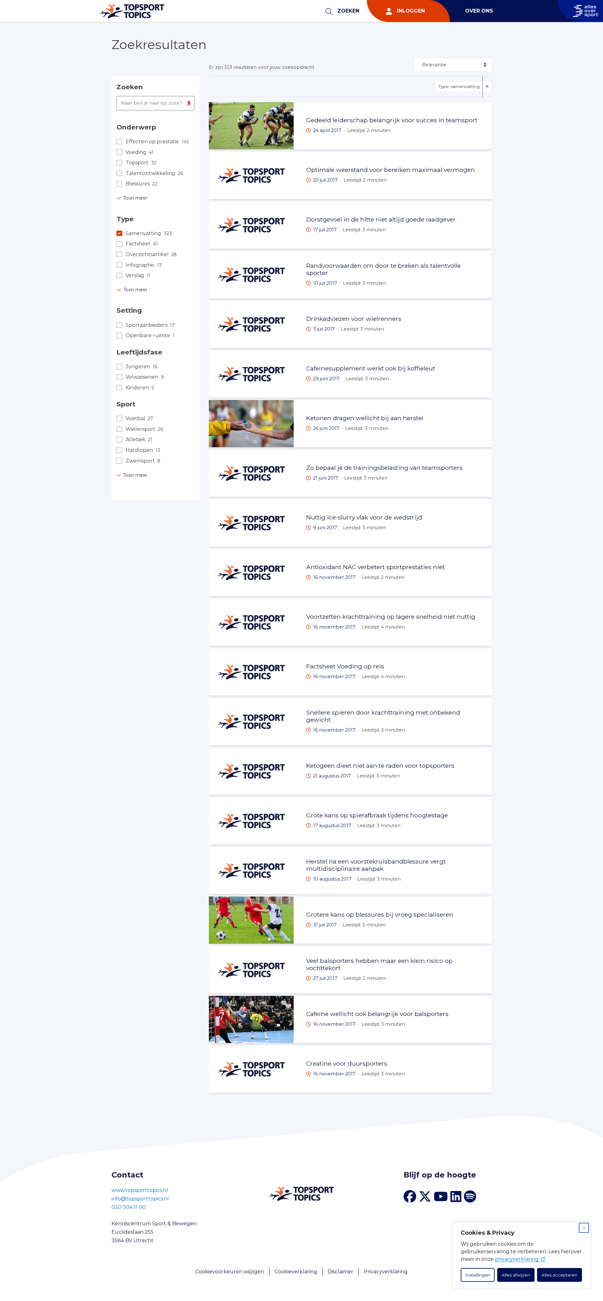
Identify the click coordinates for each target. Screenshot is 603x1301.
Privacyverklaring (386, 1272)
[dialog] (521, 1255)
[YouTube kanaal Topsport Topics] (441, 1196)
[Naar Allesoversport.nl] (580, 11)
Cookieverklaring (295, 1272)
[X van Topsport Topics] (425, 1196)
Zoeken (348, 11)
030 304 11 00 (128, 1207)
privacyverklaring (517, 1259)
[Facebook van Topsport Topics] (410, 1196)
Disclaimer (340, 1272)
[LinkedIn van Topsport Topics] (455, 1196)
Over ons (479, 11)
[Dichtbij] (584, 1228)
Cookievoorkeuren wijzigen (229, 1272)
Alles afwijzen (516, 1274)
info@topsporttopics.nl (140, 1199)
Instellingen (477, 1274)
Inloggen (411, 11)
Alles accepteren (559, 1274)
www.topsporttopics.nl (139, 1190)
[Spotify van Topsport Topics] (470, 1196)
